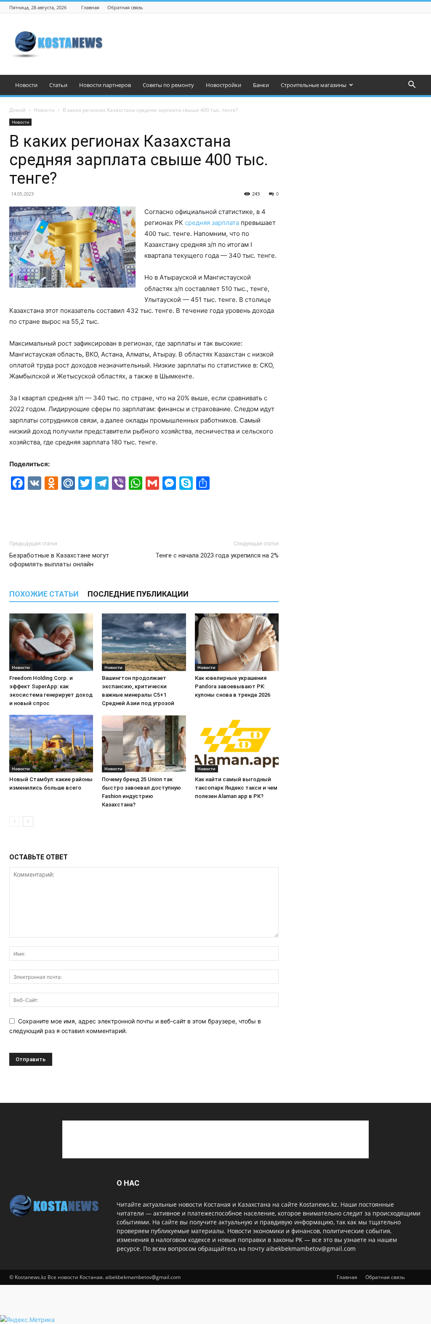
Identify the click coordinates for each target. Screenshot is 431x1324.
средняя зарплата (212, 223)
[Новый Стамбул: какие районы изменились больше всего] (51, 743)
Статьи (58, 85)
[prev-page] (14, 821)
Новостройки (223, 85)
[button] (412, 86)
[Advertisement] (268, 44)
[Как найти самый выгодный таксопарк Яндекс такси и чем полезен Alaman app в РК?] (237, 743)
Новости (26, 85)
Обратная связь (125, 7)
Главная (90, 7)
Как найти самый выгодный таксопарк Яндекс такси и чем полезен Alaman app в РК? (236, 787)
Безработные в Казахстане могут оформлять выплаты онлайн (59, 560)
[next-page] (28, 821)
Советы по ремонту (168, 85)
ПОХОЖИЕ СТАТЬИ (44, 593)
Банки (261, 85)
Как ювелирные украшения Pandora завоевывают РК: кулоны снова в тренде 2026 (232, 686)
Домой (17, 110)
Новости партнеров (105, 85)
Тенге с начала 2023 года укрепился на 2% (217, 555)
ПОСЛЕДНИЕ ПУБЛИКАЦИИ (138, 593)
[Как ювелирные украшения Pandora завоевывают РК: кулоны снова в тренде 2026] (237, 642)
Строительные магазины (313, 85)
